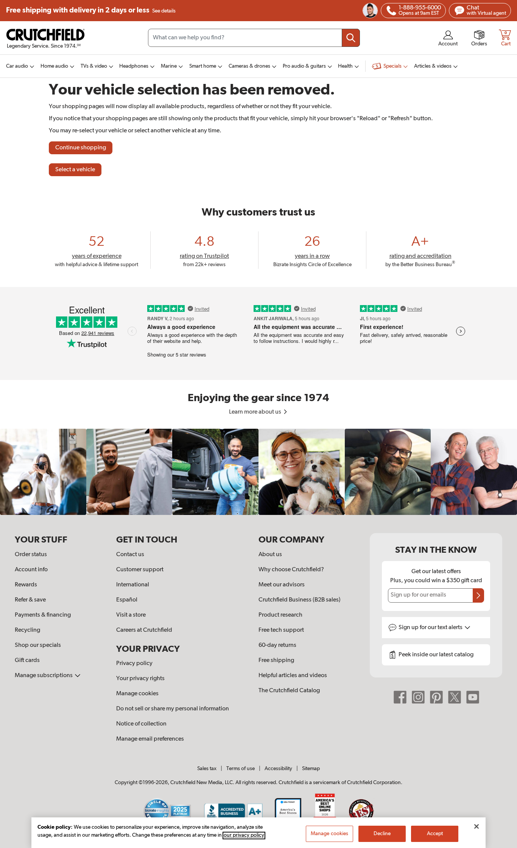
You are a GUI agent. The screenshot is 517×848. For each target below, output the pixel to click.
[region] (258, 472)
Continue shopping (80, 148)
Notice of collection (141, 724)
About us (270, 555)
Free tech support (281, 630)
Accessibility (278, 768)
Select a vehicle (75, 170)
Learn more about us (255, 412)
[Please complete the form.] (478, 595)
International (132, 585)
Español (126, 600)
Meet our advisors (281, 585)
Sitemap (311, 768)
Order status (31, 555)
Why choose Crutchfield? (291, 570)
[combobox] (254, 38)
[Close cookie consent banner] (476, 826)
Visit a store (131, 615)
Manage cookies (137, 694)
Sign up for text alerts (431, 628)
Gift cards (27, 660)
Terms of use (240, 768)
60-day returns (277, 645)
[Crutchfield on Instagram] (418, 697)
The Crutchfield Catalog (289, 691)
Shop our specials (38, 645)
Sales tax (206, 768)
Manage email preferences (150, 739)
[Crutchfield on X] (454, 697)
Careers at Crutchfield (144, 630)
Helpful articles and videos (292, 676)
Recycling (27, 630)
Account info (31, 570)
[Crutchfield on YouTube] (472, 697)
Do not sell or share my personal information (172, 709)
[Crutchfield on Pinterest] (436, 697)
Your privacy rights (140, 679)
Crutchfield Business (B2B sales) (299, 600)
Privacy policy (134, 663)
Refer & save (30, 600)
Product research (280, 615)
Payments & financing (43, 615)
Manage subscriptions (44, 676)
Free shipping (91, 10)
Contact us (130, 555)
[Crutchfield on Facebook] (400, 697)
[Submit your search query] (351, 38)
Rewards (26, 585)
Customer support (140, 570)
